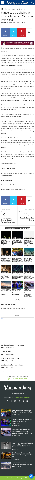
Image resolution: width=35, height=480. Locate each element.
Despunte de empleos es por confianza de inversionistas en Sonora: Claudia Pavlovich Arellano (8, 217)
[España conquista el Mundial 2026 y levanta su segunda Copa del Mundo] (6, 455)
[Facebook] (8, 401)
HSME (4, 22)
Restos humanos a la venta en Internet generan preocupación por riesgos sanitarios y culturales (6, 260)
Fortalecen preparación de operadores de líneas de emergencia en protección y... (22, 431)
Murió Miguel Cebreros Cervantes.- (12, 345)
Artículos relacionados (12, 228)
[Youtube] (27, 401)
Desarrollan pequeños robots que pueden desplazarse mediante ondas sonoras (5, 243)
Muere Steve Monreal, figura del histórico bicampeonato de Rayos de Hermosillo (22, 445)
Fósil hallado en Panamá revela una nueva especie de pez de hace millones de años (28, 259)
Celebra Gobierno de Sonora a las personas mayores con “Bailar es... (22, 421)
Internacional (4, 272)
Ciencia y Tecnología (6, 238)
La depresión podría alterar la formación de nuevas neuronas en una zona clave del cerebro (17, 276)
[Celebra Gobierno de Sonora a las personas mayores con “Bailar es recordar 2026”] (17, 285)
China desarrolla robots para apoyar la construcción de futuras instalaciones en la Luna (17, 243)
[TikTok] (20, 401)
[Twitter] (24, 401)
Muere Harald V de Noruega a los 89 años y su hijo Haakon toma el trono (5, 276)
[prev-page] (16, 300)
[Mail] (16, 401)
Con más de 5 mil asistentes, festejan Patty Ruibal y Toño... (22, 411)
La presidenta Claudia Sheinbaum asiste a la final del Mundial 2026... (22, 464)
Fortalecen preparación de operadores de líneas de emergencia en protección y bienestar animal (28, 293)
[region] (17, 43)
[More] (29, 32)
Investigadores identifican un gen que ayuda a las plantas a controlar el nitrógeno (28, 242)
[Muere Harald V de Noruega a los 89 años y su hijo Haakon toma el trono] (6, 269)
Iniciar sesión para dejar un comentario (13, 308)
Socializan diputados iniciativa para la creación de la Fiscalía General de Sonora (26, 216)
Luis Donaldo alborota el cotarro (12, 365)
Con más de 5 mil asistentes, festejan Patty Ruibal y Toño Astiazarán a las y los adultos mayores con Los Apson (17, 260)
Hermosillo (15, 255)
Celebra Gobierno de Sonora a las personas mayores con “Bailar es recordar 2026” (17, 292)
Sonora (14, 287)
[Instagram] (12, 401)
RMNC (2, 347)
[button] (17, 329)
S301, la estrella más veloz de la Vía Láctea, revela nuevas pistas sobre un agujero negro (29, 276)
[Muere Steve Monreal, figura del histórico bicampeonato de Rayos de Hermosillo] (6, 445)
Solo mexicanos (6, 352)
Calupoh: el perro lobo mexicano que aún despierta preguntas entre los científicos (6, 292)
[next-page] (19, 300)
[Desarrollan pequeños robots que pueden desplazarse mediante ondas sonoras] (6, 235)
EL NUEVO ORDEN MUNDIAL (10, 358)
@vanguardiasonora (17, 379)
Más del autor (25, 228)
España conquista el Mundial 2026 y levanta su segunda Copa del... (22, 455)
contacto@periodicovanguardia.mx (21, 397)
